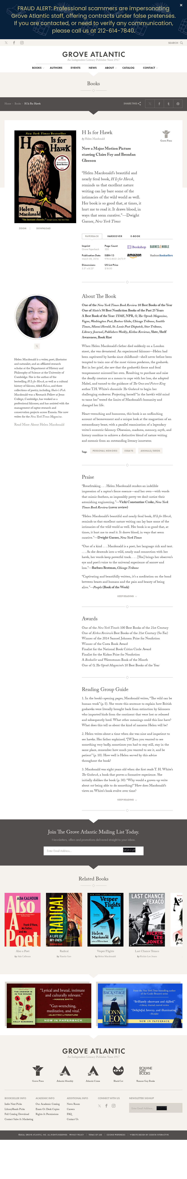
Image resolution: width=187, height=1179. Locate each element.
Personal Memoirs (105, 450)
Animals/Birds (150, 450)
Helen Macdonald (95, 139)
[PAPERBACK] (92, 236)
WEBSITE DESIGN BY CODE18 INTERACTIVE (149, 1134)
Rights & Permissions (47, 1114)
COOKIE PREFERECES (116, 1134)
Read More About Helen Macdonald (39, 425)
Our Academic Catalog (48, 1104)
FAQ (69, 1114)
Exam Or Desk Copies (47, 1109)
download (43, 228)
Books (18, 104)
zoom (22, 228)
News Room (73, 1104)
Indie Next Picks (13, 1104)
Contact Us (72, 1119)
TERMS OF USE (95, 1134)
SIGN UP (129, 850)
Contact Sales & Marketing (19, 1119)
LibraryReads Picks (15, 1109)
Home (8, 104)
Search (173, 43)
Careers (71, 1109)
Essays (129, 450)
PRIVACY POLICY (76, 1134)
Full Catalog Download (17, 1114)
